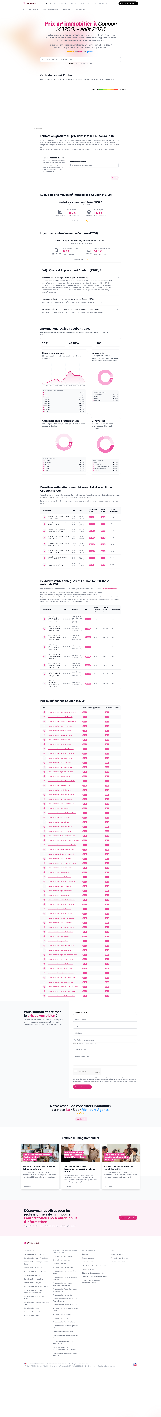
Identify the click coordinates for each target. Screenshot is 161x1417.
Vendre (73, 3)
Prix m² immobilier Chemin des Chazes (60, 826)
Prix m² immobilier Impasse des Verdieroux (61, 977)
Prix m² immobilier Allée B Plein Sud (59, 785)
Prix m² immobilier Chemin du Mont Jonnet (61, 904)
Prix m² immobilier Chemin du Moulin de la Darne (63, 840)
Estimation (49, 3)
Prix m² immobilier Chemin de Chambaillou (61, 881)
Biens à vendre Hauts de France (35, 1271)
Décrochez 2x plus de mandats (93, 1273)
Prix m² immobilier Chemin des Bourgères (61, 794)
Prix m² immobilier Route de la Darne (59, 858)
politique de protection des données (127, 1081)
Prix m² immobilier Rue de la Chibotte (59, 877)
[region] (80, 108)
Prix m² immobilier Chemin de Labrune (60, 913)
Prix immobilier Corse (60, 1318)
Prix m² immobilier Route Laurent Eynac (60, 968)
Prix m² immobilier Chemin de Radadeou (60, 932)
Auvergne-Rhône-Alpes (50, 9)
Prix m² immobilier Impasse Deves (58, 936)
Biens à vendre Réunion (32, 1316)
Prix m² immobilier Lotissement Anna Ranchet (62, 845)
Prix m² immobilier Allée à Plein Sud (59, 740)
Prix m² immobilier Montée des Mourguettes (61, 836)
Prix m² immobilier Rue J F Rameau (58, 808)
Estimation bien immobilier (62, 1256)
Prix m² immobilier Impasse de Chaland (60, 891)
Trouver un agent (85, 3)
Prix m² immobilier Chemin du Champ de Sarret (63, 987)
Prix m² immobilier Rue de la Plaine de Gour (61, 996)
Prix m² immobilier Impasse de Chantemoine (62, 712)
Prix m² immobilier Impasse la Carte (59, 822)
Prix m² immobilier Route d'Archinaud (59, 831)
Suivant (114, 178)
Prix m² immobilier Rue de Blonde (58, 872)
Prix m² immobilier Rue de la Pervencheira (61, 918)
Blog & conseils (87, 1262)
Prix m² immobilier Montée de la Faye (59, 730)
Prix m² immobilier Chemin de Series (59, 909)
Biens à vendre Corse (31, 1308)
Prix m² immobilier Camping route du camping (62, 721)
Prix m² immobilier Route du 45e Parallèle (61, 804)
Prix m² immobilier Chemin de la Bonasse (61, 749)
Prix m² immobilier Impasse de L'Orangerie (61, 927)
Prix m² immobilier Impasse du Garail (59, 950)
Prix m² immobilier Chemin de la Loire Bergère (62, 991)
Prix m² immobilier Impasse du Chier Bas (60, 982)
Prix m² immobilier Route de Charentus (60, 923)
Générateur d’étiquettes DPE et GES (94, 1277)
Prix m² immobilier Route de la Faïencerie (61, 959)
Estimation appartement (61, 1260)
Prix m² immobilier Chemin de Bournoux (60, 964)
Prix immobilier (34, 9)
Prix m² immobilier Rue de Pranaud (59, 776)
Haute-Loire (66, 9)
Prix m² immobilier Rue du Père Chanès (60, 868)
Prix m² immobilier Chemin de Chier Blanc (61, 753)
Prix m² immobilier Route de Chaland (59, 886)
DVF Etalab (98, 589)
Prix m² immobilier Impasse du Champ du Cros (62, 955)
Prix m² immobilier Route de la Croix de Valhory (62, 863)
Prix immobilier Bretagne (62, 1314)
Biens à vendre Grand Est (33, 1275)
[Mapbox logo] (37, 128)
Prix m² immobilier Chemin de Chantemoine (61, 900)
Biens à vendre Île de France (34, 1254)
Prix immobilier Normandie (62, 1295)
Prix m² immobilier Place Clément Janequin (61, 854)
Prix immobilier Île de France (63, 1267)
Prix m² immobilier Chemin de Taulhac (60, 744)
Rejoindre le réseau (127, 3)
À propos (85, 1254)
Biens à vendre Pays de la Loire (34, 1279)
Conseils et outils (101, 3)
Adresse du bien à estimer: (77, 161)
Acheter (61, 3)
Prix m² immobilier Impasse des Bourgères (61, 767)
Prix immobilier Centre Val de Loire (65, 1305)
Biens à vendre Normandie (33, 1268)
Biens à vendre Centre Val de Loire (36, 1258)
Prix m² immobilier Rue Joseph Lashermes (61, 973)
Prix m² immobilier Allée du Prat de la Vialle (61, 781)
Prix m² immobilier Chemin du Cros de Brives (62, 813)
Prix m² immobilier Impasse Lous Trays (60, 758)
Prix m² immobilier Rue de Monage (59, 895)
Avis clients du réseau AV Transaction (95, 1266)
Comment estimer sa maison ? (63, 1332)
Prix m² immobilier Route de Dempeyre (60, 726)
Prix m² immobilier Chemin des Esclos (59, 790)
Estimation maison (59, 1264)
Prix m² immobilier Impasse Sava (58, 941)
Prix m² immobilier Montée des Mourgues (61, 849)
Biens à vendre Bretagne (32, 1283)
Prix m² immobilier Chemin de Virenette (60, 717)
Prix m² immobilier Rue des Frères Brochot (61, 945)
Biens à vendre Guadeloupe (33, 1312)
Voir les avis (81, 1119)
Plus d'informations (110, 589)
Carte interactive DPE (89, 1269)
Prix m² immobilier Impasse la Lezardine (60, 772)
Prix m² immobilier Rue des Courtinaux (60, 735)
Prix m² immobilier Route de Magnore (59, 817)
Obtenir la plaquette (128, 1218)
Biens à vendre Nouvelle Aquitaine (36, 1286)
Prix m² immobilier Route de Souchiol (59, 762)
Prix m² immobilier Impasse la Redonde (60, 799)
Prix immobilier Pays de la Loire (64, 1322)
